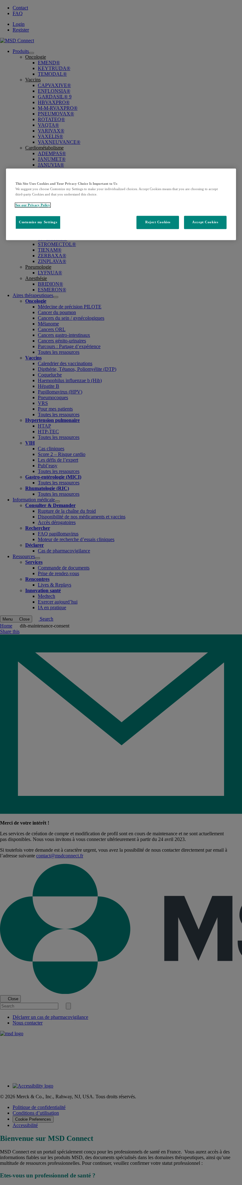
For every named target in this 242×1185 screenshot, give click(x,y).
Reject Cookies (157, 222)
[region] (121, 204)
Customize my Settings (38, 222)
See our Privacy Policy (32, 205)
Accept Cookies (205, 222)
